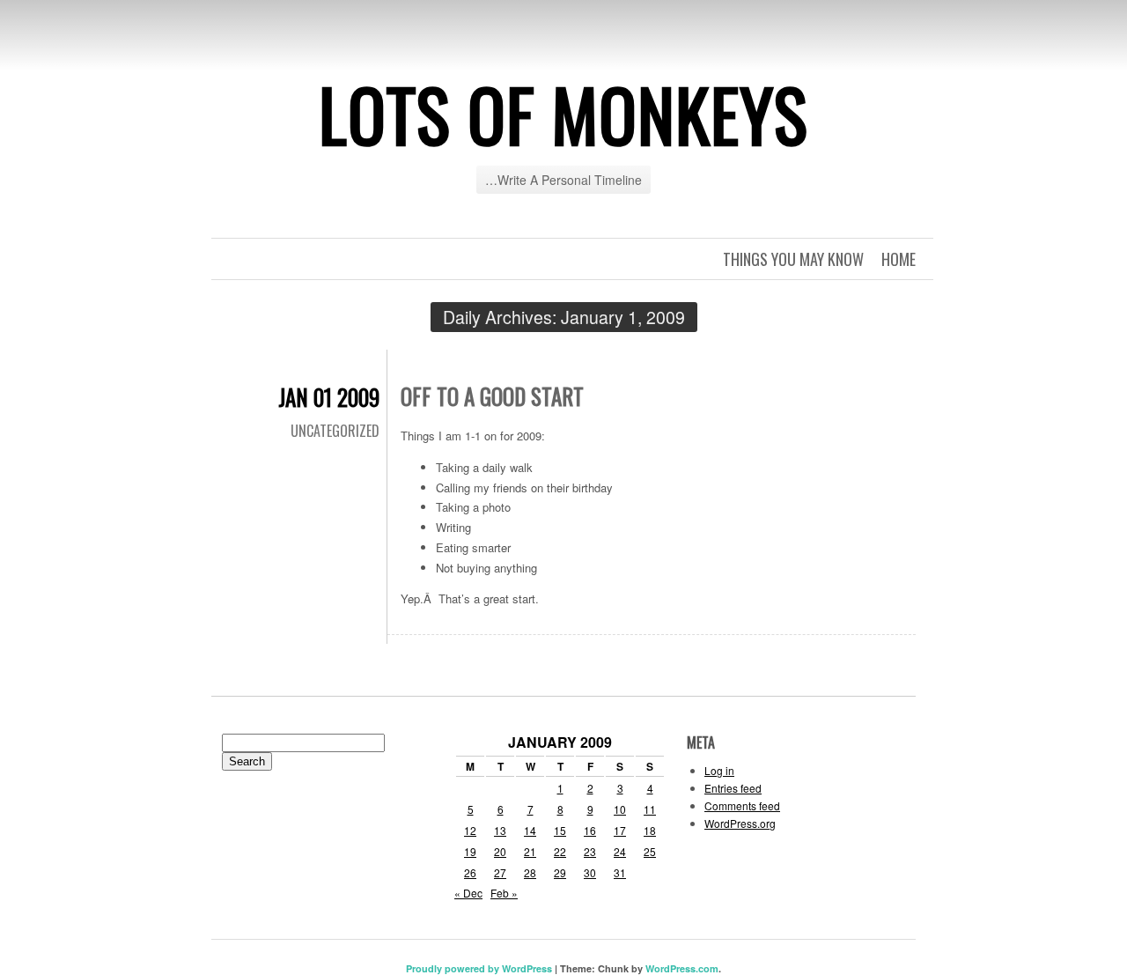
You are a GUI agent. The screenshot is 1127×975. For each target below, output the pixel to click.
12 (470, 830)
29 (560, 872)
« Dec (468, 892)
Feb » (504, 892)
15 (560, 830)
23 (590, 851)
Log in (719, 770)
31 (620, 872)
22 (560, 851)
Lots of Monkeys (563, 114)
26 (470, 872)
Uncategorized (335, 430)
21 (530, 851)
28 (530, 872)
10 (620, 808)
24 (620, 851)
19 (470, 851)
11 (650, 808)
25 (650, 851)
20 (500, 851)
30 (590, 872)
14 (530, 830)
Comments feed (742, 805)
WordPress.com (681, 968)
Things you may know (793, 258)
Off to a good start (492, 396)
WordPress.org (740, 823)
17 (620, 830)
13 (500, 830)
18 (650, 830)
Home (898, 258)
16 (590, 830)
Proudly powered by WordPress (479, 968)
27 (500, 872)
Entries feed (733, 787)
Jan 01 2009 (328, 396)
